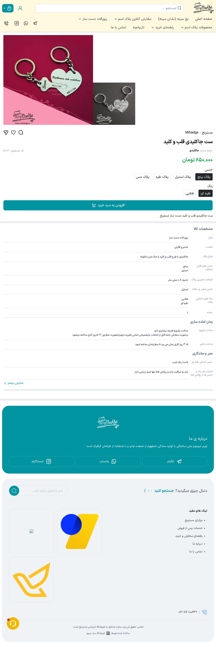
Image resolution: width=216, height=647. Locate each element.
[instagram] (16, 23)
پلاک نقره (162, 177)
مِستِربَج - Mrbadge (199, 132)
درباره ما (197, 544)
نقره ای (206, 193)
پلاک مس (142, 177)
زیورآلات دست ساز (94, 19)
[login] (20, 8)
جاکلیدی (194, 150)
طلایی (190, 193)
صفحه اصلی (203, 19)
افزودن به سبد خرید (111, 205)
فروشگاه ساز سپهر (95, 633)
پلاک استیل (183, 177)
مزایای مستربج (193, 520)
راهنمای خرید (164, 27)
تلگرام (170, 461)
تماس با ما (118, 27)
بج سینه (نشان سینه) (173, 19)
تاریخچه (138, 27)
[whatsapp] (26, 23)
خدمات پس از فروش (189, 528)
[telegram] (35, 23)
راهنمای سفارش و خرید (188, 536)
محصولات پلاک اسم (198, 27)
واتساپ (104, 461)
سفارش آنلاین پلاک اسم (134, 19)
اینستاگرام (37, 461)
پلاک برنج (204, 177)
